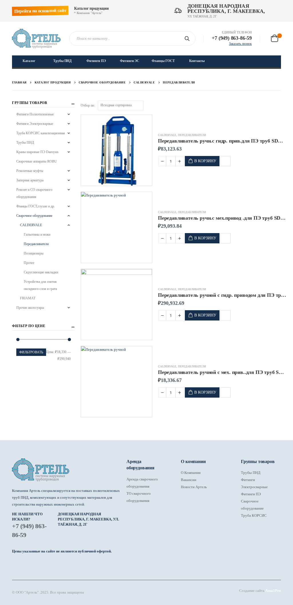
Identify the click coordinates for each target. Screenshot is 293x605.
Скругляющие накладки (41, 272)
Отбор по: (88, 105)
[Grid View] (272, 105)
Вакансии (188, 480)
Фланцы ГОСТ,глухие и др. (35, 206)
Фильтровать (31, 352)
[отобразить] (278, 105)
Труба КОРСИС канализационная (40, 133)
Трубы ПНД (62, 61)
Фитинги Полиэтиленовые (35, 114)
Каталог (29, 61)
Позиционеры (33, 253)
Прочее (29, 263)
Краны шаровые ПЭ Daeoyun (37, 152)
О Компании (191, 472)
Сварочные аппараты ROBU (36, 161)
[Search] (188, 38)
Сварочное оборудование (34, 216)
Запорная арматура (29, 180)
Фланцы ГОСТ (163, 61)
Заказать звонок (240, 44)
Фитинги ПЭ (96, 61)
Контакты (197, 61)
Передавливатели (192, 135)
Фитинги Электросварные (34, 124)
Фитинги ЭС (129, 61)
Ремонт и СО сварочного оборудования (34, 193)
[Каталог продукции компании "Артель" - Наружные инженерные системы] (36, 38)
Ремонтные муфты (29, 171)
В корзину (205, 161)
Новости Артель (194, 487)
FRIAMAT (27, 298)
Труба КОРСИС (254, 515)
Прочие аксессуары (30, 308)
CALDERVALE (167, 135)
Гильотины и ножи (37, 235)
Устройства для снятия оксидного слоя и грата (40, 285)
